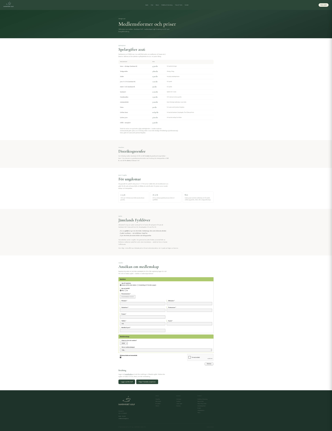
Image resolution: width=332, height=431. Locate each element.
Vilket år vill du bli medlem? (129, 340)
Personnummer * (126, 293)
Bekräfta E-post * (125, 327)
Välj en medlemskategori (128, 347)
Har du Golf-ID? (125, 288)
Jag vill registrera (126, 283)
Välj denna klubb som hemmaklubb (128, 355)
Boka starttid (324, 5)
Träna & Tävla (178, 5)
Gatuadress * (124, 307)
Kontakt (186, 5)
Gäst (152, 5)
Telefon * (123, 320)
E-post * (170, 320)
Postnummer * (172, 307)
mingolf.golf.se (129, 374)
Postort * (123, 314)
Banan (157, 5)
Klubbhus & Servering (167, 5)
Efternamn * (171, 300)
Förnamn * (124, 300)
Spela (146, 5)
